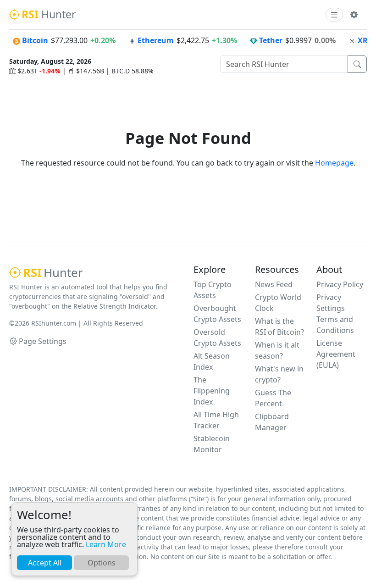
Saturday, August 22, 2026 (50, 61)
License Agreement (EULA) (335, 354)
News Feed (274, 284)
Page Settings (42, 341)
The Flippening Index (212, 391)
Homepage (334, 163)
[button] (354, 14)
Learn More (106, 544)
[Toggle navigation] (334, 15)
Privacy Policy (339, 284)
